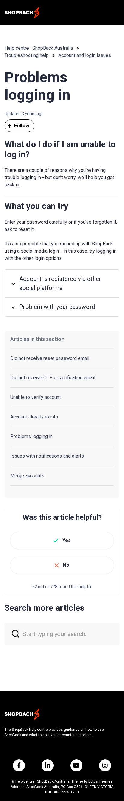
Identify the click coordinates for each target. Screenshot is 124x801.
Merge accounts (27, 475)
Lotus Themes (100, 781)
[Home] (22, 12)
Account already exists (34, 417)
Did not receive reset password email (49, 358)
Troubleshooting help (27, 55)
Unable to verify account (35, 397)
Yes (66, 540)
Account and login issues (84, 55)
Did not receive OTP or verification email (52, 377)
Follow (21, 125)
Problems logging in (31, 436)
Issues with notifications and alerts (47, 456)
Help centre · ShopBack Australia (39, 48)
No (66, 565)
